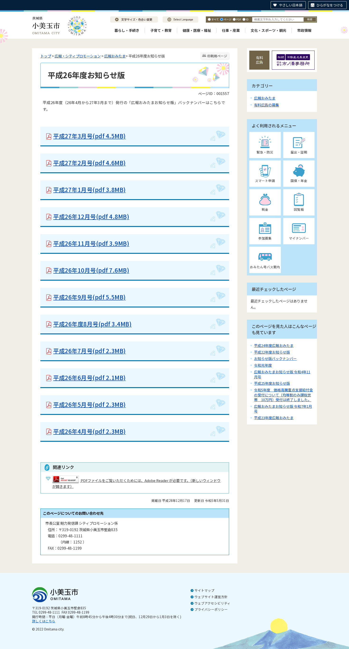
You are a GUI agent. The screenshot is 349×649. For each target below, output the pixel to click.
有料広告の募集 (266, 104)
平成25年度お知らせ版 (272, 383)
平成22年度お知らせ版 (272, 352)
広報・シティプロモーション (78, 55)
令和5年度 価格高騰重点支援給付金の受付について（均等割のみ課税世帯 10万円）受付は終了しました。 (283, 394)
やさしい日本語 (290, 5)
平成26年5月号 (89, 404)
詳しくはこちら (43, 621)
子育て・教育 (161, 30)
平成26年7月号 (89, 350)
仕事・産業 (231, 30)
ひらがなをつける (329, 5)
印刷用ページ (217, 55)
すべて (215, 19)
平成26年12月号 (91, 216)
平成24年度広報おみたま (273, 345)
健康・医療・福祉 (197, 30)
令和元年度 (263, 365)
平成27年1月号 (89, 189)
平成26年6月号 (89, 377)
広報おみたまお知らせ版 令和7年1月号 (283, 408)
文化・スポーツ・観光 (268, 30)
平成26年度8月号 (92, 324)
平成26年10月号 (91, 270)
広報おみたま (115, 55)
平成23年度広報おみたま (273, 417)
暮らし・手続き (126, 30)
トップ (45, 55)
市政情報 (304, 30)
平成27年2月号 (89, 163)
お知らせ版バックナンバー (275, 358)
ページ (227, 19)
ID (247, 19)
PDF (238, 19)
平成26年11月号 (91, 243)
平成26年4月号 (89, 431)
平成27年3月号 (89, 136)
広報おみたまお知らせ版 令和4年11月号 (282, 374)
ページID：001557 (213, 93)
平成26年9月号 (89, 297)
